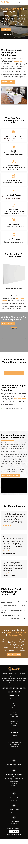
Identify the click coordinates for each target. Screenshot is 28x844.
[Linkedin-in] (9, 692)
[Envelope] (12, 692)
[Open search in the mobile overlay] (19, 2)
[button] (2, 277)
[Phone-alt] (16, 692)
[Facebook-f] (3, 688)
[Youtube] (17, 688)
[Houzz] (24, 688)
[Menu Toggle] (25, 2)
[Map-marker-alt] (19, 692)
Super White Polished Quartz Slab (14, 288)
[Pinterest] (21, 688)
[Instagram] (7, 688)
